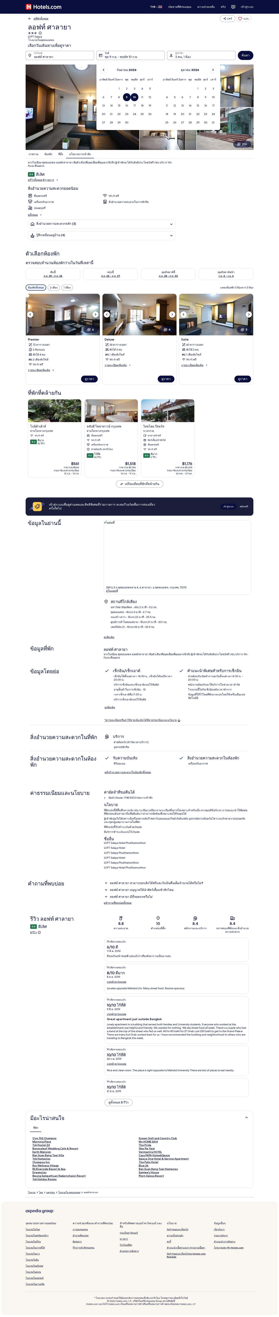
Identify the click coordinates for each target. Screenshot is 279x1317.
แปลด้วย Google (116, 982)
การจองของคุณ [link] (80, 1229)
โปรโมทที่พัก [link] (126, 1245)
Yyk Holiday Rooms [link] (44, 1179)
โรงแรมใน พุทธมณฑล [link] (69, 1192)
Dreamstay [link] (39, 1172)
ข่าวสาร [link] (124, 1238)
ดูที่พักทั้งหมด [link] (41, 18)
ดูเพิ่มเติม (109, 637)
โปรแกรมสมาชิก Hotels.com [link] (229, 1247)
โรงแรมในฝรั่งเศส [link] (34, 1265)
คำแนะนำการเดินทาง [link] (224, 1241)
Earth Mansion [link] (41, 1152)
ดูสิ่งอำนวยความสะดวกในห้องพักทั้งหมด (128, 772)
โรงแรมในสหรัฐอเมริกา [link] (37, 1235)
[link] (243, 18)
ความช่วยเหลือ (206, 7)
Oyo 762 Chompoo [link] (44, 1138)
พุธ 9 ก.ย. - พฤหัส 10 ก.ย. (121, 57)
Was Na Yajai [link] (147, 1148)
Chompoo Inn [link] (41, 1162)
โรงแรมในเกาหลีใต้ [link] (35, 1247)
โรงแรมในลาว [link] (33, 1253)
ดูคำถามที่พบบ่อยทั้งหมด (118, 903)
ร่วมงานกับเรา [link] (221, 1235)
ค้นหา (246, 55)
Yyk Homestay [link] (41, 1158)
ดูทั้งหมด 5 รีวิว (118, 1102)
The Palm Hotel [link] (148, 1162)
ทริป (223, 7)
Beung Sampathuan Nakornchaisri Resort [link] (59, 1175)
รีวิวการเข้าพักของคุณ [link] (83, 1247)
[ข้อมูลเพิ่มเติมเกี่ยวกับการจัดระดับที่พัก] (40, 33)
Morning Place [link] (41, 1141)
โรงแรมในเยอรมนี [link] (34, 1278)
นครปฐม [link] (50, 1192)
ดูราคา (89, 379)
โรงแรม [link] (31, 1192)
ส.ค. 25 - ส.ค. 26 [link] (53, 276)
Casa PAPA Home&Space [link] (154, 1155)
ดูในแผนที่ (112, 591)
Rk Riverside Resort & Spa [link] (48, 1169)
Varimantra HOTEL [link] (150, 1152)
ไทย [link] (41, 1192)
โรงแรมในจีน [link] (32, 1259)
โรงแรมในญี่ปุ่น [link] (33, 1241)
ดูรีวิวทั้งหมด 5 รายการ (41, 180)
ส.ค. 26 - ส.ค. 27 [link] (110, 276)
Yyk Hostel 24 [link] (41, 1145)
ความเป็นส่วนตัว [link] (175, 1235)
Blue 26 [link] (143, 1165)
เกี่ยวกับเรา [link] (219, 1229)
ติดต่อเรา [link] (77, 1241)
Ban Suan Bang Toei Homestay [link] (158, 1169)
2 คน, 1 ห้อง (183, 57)
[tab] (35, 1128)
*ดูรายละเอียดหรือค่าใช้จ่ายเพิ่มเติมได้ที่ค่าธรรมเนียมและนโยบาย (141, 720)
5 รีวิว (33, 932)
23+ (244, 144)
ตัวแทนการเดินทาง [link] (129, 1251)
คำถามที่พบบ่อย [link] (80, 1235)
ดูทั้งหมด (33, 215)
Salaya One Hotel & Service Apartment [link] (164, 1158)
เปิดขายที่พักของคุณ (179, 7)
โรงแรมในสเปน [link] (33, 1271)
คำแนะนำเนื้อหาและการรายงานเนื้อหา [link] (186, 1247)
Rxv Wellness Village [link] (45, 1165)
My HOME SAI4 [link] (148, 1141)
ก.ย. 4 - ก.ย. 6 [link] (226, 276)
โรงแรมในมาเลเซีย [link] (35, 1284)
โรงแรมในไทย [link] (33, 1229)
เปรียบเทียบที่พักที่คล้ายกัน (142, 484)
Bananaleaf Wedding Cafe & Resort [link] (55, 1148)
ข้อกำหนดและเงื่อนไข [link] (177, 1229)
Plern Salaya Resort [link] (151, 1175)
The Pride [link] (145, 1145)
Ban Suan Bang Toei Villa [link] (48, 1155)
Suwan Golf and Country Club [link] (158, 1138)
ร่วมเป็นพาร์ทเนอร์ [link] (129, 1232)
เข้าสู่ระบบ (247, 7)
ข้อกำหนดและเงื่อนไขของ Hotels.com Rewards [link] (186, 1255)
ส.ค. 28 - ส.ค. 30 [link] (168, 276)
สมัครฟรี (244, 506)
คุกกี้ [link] (169, 1241)
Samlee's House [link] (149, 1172)
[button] (119, 89)
